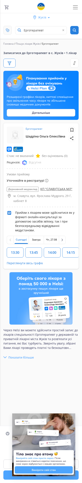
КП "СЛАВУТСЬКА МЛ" (56, 189)
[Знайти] (74, 30)
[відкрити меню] (75, 7)
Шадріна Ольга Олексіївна (45, 136)
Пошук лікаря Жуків (28, 43)
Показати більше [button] (21, 357)
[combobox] (41, 30)
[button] (72, 138)
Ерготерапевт (34, 129)
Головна (8, 43)
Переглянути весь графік (25, 263)
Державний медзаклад (22, 189)
